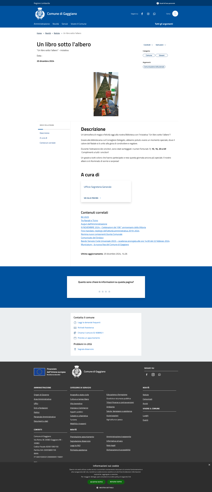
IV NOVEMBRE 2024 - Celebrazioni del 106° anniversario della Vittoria (113, 227)
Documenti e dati (41, 421)
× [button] (209, 465)
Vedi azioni (160, 44)
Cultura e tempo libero (79, 399)
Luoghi (145, 415)
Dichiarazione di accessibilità (118, 449)
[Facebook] (141, 13)
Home (39, 33)
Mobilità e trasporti (78, 423)
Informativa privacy (114, 440)
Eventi (145, 420)
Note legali (110, 445)
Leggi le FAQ (75, 445)
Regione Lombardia (42, 3)
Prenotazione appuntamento (82, 436)
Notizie (57, 33)
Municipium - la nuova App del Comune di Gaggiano (105, 244)
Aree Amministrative (42, 399)
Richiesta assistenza (78, 449)
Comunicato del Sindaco (92, 237)
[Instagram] (147, 13)
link (129, 477)
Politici (37, 412)
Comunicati (147, 399)
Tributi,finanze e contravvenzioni (120, 402)
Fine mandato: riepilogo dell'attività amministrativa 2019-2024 (110, 230)
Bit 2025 (85, 217)
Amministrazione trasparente (118, 436)
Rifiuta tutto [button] (116, 482)
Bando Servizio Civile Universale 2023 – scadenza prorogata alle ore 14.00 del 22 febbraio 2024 (125, 241)
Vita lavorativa (76, 403)
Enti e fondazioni (41, 407)
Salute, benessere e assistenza (119, 411)
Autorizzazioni (112, 415)
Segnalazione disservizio (80, 441)
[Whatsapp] (153, 13)
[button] (106, 487)
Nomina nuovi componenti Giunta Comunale (101, 234)
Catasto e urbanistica (79, 415)
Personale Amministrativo (45, 416)
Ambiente (110, 406)
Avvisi (145, 403)
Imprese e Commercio (79, 407)
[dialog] (106, 477)
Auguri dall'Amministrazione (94, 224)
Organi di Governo (41, 394)
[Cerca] (175, 14)
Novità (48, 33)
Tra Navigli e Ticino (89, 220)
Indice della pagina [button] (47, 125)
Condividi (147, 44)
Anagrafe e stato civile (79, 394)
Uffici (36, 403)
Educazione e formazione (116, 394)
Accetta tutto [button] (96, 482)
